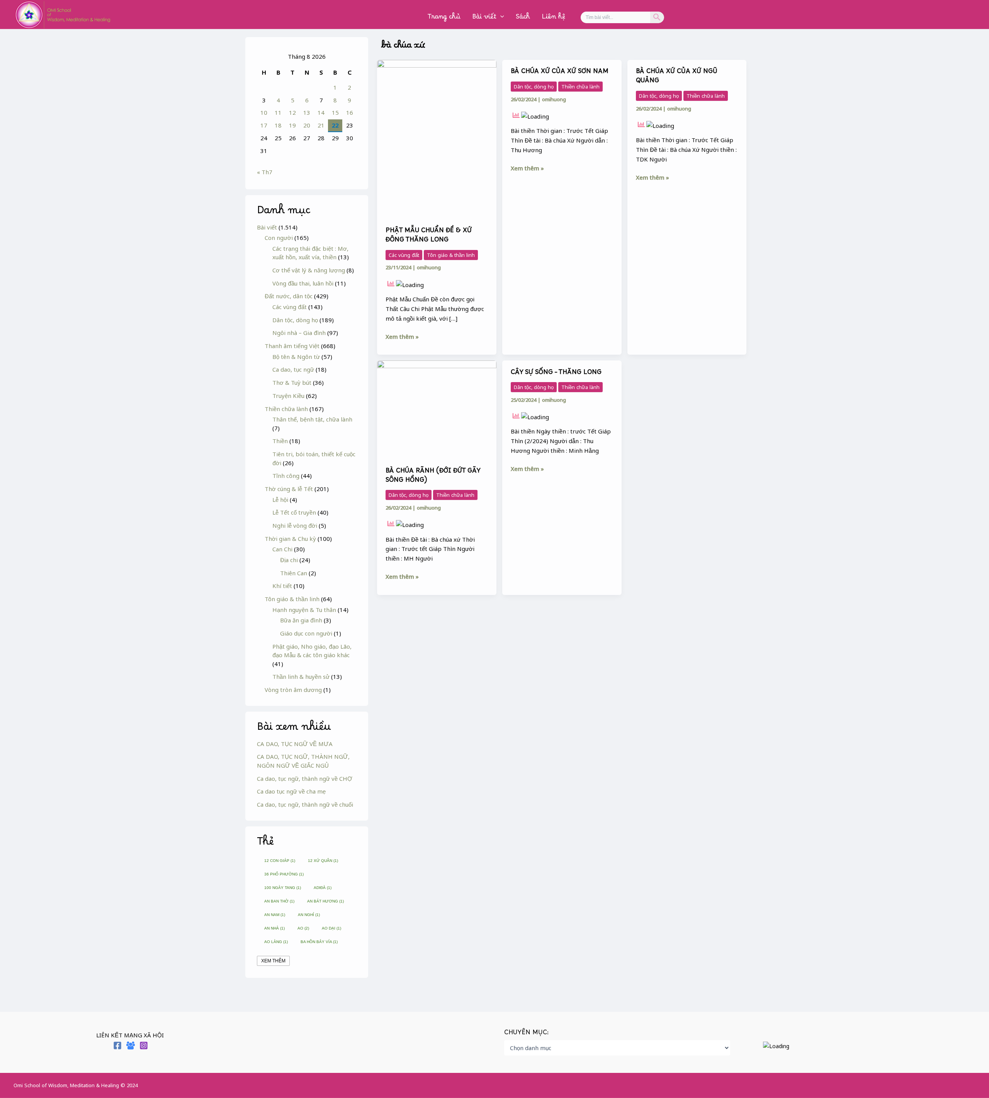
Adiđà (322, 888)
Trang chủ (444, 18)
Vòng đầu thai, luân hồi (302, 283)
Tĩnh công (285, 475)
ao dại (331, 928)
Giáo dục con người (306, 633)
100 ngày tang (282, 888)
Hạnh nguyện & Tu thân (304, 610)
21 (321, 125)
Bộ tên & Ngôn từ (296, 356)
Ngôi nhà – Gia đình (299, 333)
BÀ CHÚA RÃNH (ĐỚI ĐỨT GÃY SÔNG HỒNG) (433, 477)
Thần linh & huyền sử (301, 676)
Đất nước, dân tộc (289, 296)
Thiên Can (293, 573)
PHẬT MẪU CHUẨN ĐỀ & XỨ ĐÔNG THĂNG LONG (429, 237)
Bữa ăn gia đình (301, 620)
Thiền (280, 441)
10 (263, 112)
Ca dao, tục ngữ (293, 369)
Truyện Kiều (288, 395)
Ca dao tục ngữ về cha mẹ (291, 791)
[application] (500, 18)
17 (263, 125)
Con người (279, 237)
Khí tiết (282, 586)
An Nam (274, 915)
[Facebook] (117, 1045)
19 (292, 125)
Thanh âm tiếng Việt (292, 346)
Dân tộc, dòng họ (295, 320)
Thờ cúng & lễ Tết (289, 489)
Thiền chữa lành (286, 409)
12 (292, 112)
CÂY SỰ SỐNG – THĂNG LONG (556, 374)
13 (306, 112)
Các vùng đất (289, 307)
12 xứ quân (323, 860)
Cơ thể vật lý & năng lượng (308, 270)
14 (321, 112)
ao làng (276, 942)
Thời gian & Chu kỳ (290, 538)
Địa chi (289, 560)
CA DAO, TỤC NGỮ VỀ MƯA (295, 744)
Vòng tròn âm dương (293, 689)
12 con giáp (279, 860)
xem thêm (273, 961)
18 (278, 125)
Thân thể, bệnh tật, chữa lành (312, 419)
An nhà (274, 928)
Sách (523, 18)
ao (303, 928)
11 (278, 112)
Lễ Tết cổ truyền (294, 512)
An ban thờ (279, 901)
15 (335, 112)
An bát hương (325, 901)
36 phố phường (284, 874)
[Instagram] (143, 1045)
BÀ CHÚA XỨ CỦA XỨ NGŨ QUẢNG (676, 77)
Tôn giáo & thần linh (292, 599)
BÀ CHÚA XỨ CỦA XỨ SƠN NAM (559, 73)
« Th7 (264, 172)
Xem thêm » (402, 336)
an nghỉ (309, 915)
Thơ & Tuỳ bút (291, 382)
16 (349, 112)
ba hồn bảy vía (319, 942)
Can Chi (282, 549)
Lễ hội (280, 499)
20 (306, 125)
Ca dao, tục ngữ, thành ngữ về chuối (305, 804)
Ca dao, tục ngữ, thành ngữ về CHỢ (304, 778)
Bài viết (484, 18)
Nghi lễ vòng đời (294, 525)
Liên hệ (553, 18)
